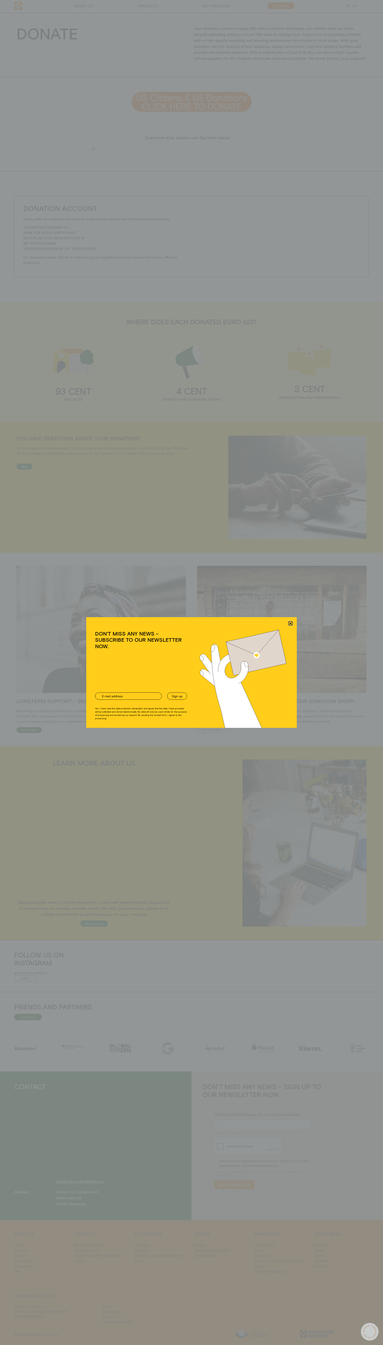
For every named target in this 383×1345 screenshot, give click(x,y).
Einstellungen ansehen (225, 689)
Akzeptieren (153, 689)
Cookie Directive (176, 698)
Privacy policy (197, 698)
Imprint (212, 698)
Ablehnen (187, 689)
